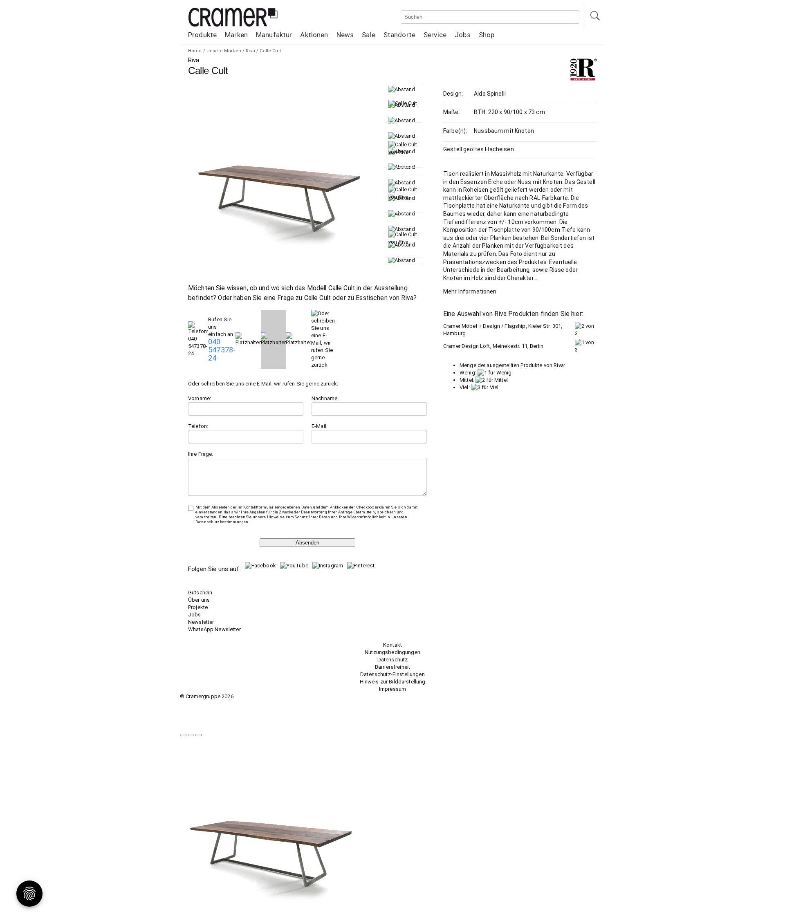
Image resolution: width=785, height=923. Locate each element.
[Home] (233, 25)
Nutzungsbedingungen (392, 652)
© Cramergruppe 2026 (206, 696)
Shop (487, 35)
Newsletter (201, 622)
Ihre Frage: (200, 454)
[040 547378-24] (198, 353)
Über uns (199, 600)
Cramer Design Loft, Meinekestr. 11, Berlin (493, 346)
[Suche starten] (594, 16)
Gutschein (200, 592)
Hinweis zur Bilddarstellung (393, 682)
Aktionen (314, 35)
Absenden (307, 543)
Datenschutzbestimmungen (221, 522)
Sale (368, 35)
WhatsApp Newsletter (214, 629)
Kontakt (392, 645)
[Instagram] (327, 565)
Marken (236, 35)
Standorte (399, 35)
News (345, 35)
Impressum (392, 689)
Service (435, 35)
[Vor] (191, 735)
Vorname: (199, 398)
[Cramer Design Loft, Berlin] (586, 350)
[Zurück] (183, 735)
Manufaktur (274, 35)
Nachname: (325, 398)
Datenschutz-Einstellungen (392, 674)
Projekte (198, 607)
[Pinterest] (361, 565)
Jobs (463, 35)
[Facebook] (260, 565)
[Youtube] (294, 565)
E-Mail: (319, 426)
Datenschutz (392, 659)
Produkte (202, 35)
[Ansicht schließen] (198, 735)
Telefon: (198, 426)
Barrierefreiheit (392, 667)
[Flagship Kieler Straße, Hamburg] (586, 333)
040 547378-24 (222, 349)
